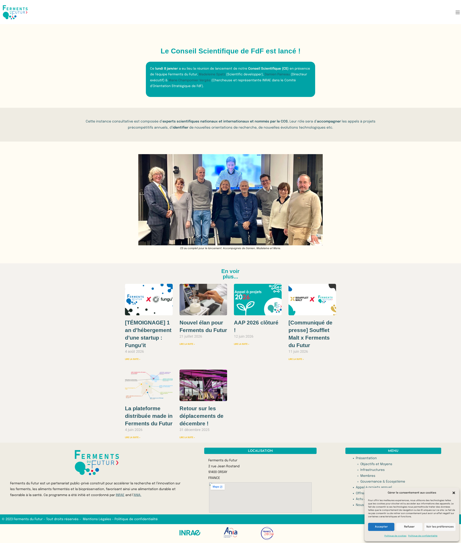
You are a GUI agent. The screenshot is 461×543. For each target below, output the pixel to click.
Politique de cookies (395, 536)
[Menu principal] (457, 12)
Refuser (409, 526)
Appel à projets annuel (374, 487)
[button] (454, 493)
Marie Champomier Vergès (190, 80)
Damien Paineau (277, 74)
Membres (367, 476)
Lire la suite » (132, 359)
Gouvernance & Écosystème (382, 481)
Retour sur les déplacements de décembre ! (201, 415)
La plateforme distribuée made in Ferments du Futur (149, 415)
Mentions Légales (97, 519)
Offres (361, 493)
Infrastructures (372, 470)
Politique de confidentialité (422, 536)
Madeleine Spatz (212, 74)
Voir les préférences (440, 526)
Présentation (366, 458)
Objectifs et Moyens (376, 464)
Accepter (381, 526)
